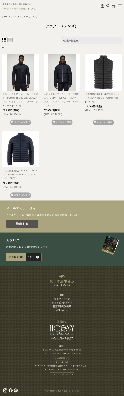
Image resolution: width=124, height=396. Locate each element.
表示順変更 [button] (72, 40)
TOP (62, 295)
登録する (22, 223)
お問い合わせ (62, 310)
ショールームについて (61, 374)
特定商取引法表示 (62, 306)
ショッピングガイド (62, 302)
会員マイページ (62, 299)
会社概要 (61, 358)
